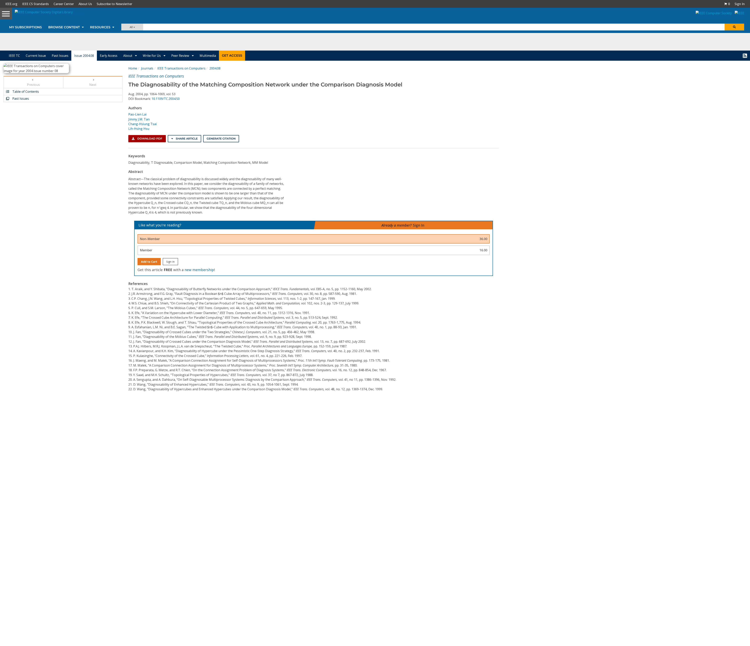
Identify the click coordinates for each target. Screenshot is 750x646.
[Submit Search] (734, 27)
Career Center (64, 4)
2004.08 (215, 68)
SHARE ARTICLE (186, 138)
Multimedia (208, 55)
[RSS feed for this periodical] (745, 56)
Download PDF (149, 138)
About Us (85, 4)
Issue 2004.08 (84, 55)
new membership (199, 269)
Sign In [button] (740, 4)
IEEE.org (11, 4)
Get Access (232, 55)
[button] (727, 4)
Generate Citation (221, 138)
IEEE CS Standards (35, 4)
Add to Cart (149, 261)
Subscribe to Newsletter (114, 4)
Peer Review (180, 55)
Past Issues (60, 55)
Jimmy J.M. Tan (139, 119)
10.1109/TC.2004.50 (166, 99)
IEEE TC (14, 55)
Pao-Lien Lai (137, 114)
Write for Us (152, 55)
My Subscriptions (25, 27)
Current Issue (36, 55)
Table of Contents (25, 91)
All (131, 27)
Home (132, 68)
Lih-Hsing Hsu (138, 128)
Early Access (108, 55)
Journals (147, 68)
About (128, 55)
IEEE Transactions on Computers (181, 68)
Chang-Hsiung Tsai (142, 124)
